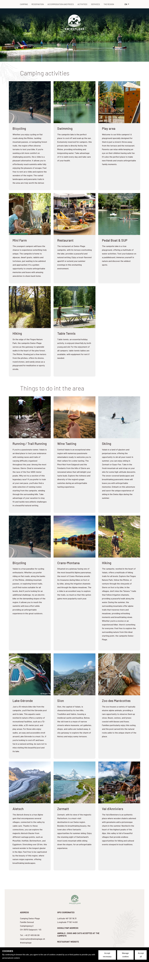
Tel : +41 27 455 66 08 (29, 935)
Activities (82, 4)
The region (109, 4)
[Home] (74, 22)
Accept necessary (107, 954)
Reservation (38, 4)
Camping (24, 4)
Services (95, 4)
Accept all (141, 954)
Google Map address (67, 928)
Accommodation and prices (60, 4)
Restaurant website (68, 941)
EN (126, 4)
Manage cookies (125, 954)
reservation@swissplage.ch (32, 939)
